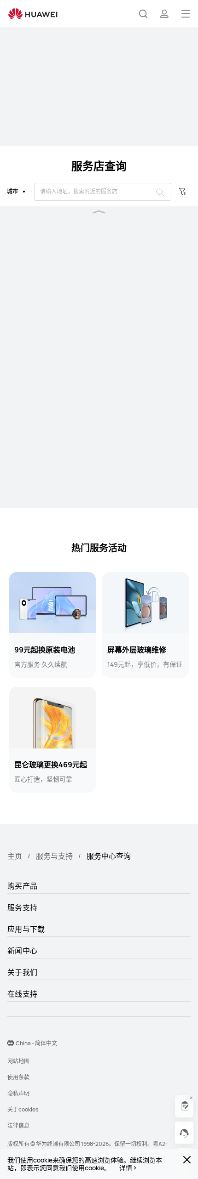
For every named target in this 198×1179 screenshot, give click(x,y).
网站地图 (18, 1061)
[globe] (10, 1043)
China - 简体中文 (36, 1043)
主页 (14, 856)
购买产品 (22, 885)
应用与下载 (26, 929)
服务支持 (22, 907)
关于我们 (22, 972)
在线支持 (22, 993)
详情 (125, 1168)
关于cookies (22, 1109)
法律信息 (18, 1125)
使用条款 (18, 1077)
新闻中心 (22, 950)
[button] (143, 13)
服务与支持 (54, 856)
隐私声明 (18, 1093)
